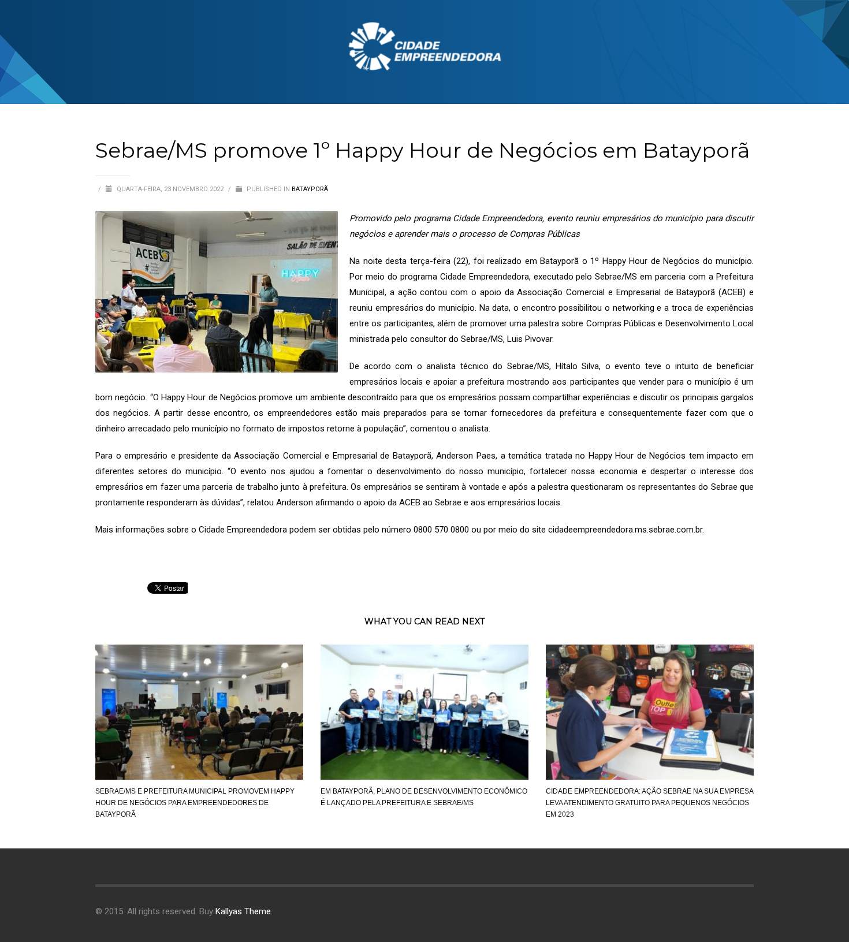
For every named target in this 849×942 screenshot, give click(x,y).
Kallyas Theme (243, 911)
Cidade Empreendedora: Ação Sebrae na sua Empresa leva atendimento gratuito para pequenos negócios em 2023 (649, 802)
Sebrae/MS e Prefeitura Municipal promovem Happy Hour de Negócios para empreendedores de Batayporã (195, 802)
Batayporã (310, 189)
